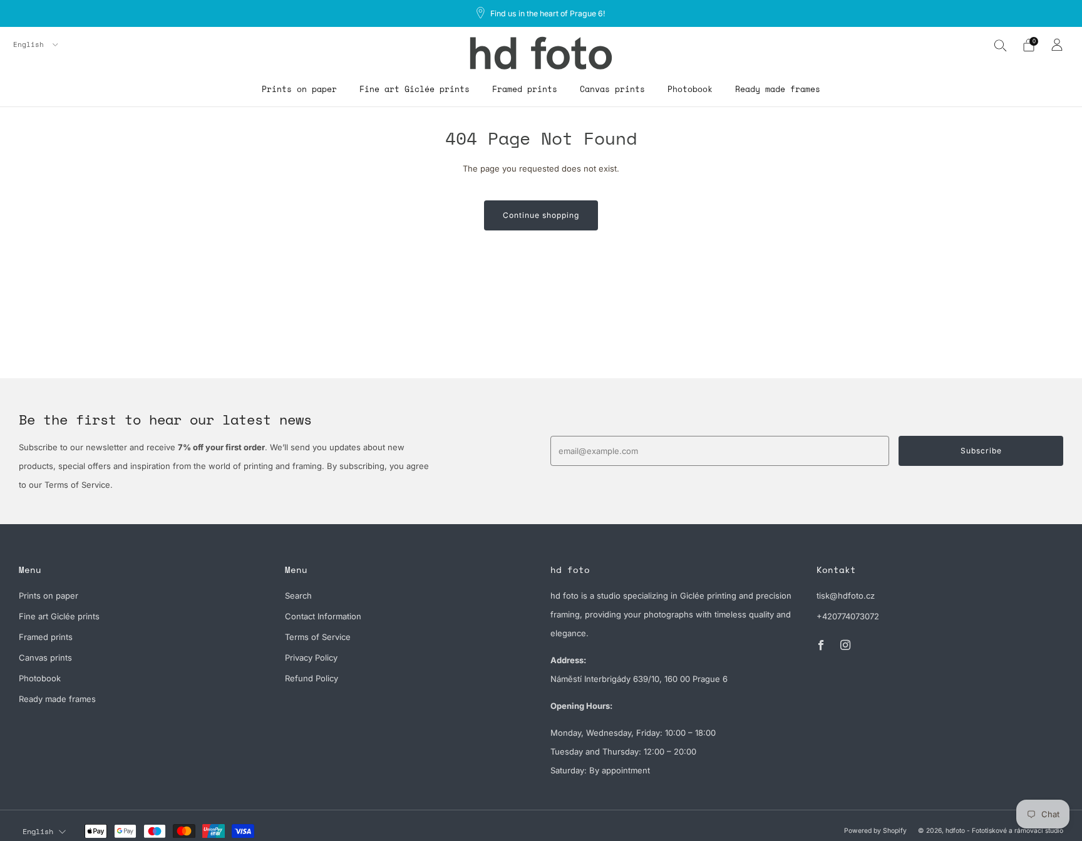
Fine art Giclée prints (414, 89)
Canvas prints (612, 89)
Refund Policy (311, 678)
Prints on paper (299, 89)
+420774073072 (848, 616)
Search (298, 596)
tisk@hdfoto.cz (846, 596)
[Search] (1000, 45)
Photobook (690, 89)
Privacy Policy (311, 658)
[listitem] (541, 13)
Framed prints (524, 89)
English (30, 44)
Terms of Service (318, 637)
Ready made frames (777, 89)
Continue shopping (541, 215)
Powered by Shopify (875, 831)
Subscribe (981, 450)
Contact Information (323, 616)
